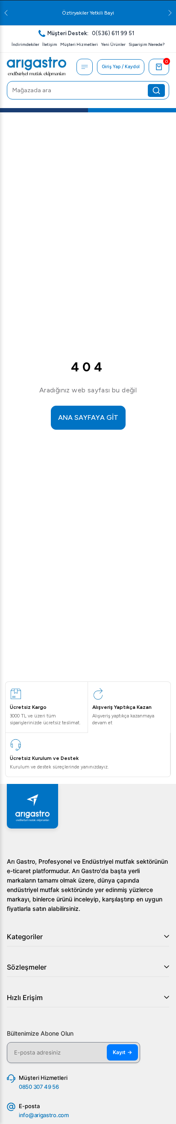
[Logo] (36, 67)
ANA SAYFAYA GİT (88, 417)
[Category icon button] (84, 67)
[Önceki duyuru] (6, 13)
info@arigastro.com (44, 1115)
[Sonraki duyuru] (170, 13)
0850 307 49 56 (39, 1086)
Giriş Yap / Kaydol (121, 66)
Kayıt (122, 1052)
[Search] (156, 90)
